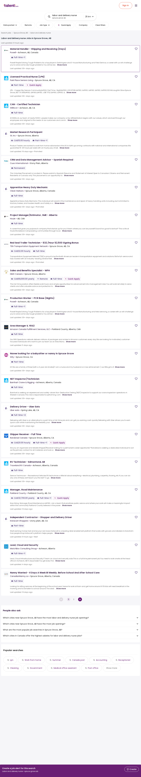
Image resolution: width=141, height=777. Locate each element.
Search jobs (6, 33)
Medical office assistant (65, 668)
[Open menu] (136, 5)
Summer (56, 660)
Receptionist (124, 660)
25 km (88, 16)
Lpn (11, 660)
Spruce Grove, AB (21, 33)
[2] (80, 599)
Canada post (78, 660)
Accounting (101, 660)
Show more (62, 65)
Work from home (33, 660)
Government (36, 668)
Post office (93, 668)
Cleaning (14, 668)
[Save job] (136, 49)
